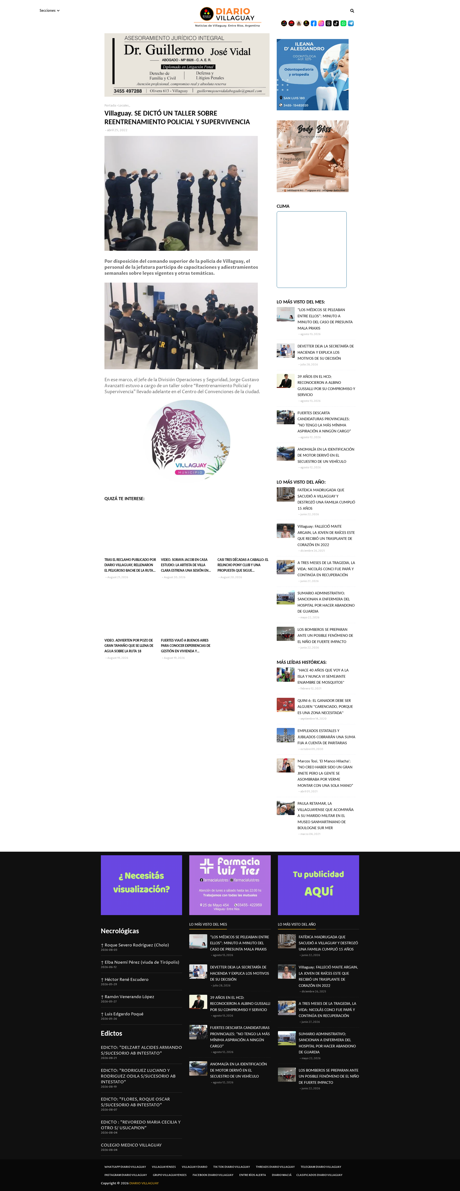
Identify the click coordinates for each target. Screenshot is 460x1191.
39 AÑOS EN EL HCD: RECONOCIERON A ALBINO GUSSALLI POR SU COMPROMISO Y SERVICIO (326, 386)
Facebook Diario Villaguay (213, 1175)
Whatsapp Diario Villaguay (125, 1167)
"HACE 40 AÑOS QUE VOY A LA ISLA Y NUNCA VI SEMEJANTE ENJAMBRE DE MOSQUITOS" (323, 676)
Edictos (111, 1034)
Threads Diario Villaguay (275, 1167)
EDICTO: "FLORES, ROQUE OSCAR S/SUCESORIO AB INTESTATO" (135, 1102)
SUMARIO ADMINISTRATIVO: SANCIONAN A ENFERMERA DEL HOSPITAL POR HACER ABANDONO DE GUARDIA (326, 602)
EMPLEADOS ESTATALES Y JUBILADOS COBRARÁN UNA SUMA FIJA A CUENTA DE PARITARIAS (326, 737)
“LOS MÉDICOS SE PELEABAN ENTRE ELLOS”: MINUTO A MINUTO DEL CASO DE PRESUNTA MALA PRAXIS (325, 319)
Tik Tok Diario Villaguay (231, 1167)
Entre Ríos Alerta (252, 1175)
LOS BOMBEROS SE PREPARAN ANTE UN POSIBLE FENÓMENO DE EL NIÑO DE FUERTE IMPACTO (325, 636)
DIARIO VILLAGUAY (144, 1183)
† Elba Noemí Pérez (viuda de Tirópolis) (140, 962)
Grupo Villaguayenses (170, 1175)
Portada (110, 106)
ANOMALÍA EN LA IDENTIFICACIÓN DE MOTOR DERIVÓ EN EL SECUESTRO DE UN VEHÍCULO (326, 455)
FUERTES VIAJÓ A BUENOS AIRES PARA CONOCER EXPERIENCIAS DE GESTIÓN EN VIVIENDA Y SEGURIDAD (185, 646)
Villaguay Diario (194, 1167)
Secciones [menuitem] (48, 10)
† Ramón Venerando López (127, 997)
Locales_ (124, 106)
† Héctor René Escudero (125, 980)
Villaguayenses (164, 1167)
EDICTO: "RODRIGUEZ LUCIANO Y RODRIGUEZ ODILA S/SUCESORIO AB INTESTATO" (138, 1076)
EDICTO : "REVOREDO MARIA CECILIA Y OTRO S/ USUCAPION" (141, 1125)
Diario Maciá (282, 1175)
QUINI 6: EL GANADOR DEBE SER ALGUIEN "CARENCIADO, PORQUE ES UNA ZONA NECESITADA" (325, 707)
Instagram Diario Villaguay (125, 1175)
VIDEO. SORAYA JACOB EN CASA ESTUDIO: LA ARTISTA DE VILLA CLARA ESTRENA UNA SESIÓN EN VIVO (184, 566)
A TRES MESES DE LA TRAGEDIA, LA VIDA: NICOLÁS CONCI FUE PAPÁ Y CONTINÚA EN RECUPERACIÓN (326, 569)
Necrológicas (120, 931)
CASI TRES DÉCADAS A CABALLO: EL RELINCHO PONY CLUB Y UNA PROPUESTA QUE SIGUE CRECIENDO (243, 566)
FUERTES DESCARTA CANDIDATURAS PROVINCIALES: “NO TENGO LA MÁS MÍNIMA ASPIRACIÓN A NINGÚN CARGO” (324, 422)
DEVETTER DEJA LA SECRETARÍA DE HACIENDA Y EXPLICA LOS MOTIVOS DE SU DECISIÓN (326, 352)
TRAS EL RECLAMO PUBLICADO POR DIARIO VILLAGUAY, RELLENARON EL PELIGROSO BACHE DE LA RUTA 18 (130, 566)
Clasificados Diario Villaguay (319, 1175)
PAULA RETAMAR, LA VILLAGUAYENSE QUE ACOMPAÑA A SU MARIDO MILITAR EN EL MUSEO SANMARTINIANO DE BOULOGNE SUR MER (326, 816)
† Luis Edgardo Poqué (122, 1014)
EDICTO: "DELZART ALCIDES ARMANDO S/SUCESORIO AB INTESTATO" (141, 1050)
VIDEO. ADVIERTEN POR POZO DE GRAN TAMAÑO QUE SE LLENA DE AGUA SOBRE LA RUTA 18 (128, 646)
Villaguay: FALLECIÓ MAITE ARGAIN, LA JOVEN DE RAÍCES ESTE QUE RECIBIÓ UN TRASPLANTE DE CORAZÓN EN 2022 (326, 536)
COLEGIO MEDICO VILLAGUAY (131, 1145)
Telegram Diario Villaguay (321, 1167)
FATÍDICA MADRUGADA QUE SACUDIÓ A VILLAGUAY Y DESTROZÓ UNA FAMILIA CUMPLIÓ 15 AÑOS (326, 499)
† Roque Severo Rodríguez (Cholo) (135, 945)
